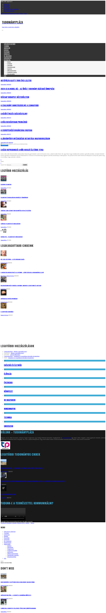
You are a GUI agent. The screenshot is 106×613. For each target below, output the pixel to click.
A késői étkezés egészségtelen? (14, 113)
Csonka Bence (3, 289)
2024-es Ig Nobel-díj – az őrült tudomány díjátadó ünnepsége (27, 88)
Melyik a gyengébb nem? (20, 351)
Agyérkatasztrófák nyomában (9, 298)
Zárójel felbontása (15, 354)
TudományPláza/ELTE (5, 142)
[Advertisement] (31, 38)
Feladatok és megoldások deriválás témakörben (14, 197)
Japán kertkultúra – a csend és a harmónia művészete (16, 595)
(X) (1, 484)
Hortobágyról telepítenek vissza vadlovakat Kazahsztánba (18, 582)
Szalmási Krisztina (4, 262)
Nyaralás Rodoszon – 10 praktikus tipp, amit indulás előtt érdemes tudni (21, 468)
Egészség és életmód (4, 145)
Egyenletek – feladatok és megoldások (12, 237)
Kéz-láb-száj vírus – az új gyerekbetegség (12, 259)
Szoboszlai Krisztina (4, 315)
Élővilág (8, 373)
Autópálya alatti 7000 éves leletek (16, 80)
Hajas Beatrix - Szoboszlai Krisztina (7, 276)
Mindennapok (9, 408)
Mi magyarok (9, 399)
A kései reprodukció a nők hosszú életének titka (22, 149)
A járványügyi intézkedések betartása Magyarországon (25, 138)
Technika (8, 417)
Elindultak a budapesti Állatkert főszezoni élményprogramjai (18, 608)
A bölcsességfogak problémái (14, 121)
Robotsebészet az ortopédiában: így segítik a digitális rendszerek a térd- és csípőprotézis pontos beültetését (33, 481)
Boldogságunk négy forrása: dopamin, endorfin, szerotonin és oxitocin (21, 285)
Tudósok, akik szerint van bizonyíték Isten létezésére (16, 210)
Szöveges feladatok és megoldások (10, 224)
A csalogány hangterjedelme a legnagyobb (20, 105)
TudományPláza (4, 84)
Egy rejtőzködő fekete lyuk (8, 494)
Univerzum (8, 425)
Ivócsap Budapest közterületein (15, 96)
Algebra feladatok (6, 184)
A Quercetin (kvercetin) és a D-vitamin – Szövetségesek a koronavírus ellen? (22, 272)
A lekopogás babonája (7, 312)
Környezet (8, 391)
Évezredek (8, 382)
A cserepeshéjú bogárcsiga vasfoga (16, 130)
